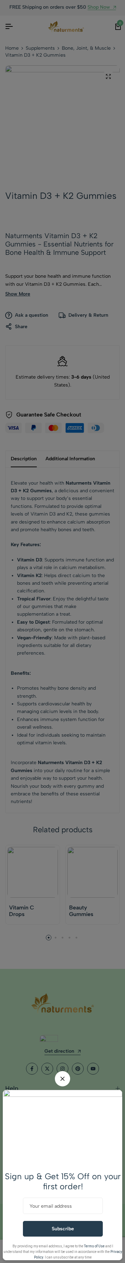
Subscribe (63, 1229)
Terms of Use (94, 1246)
